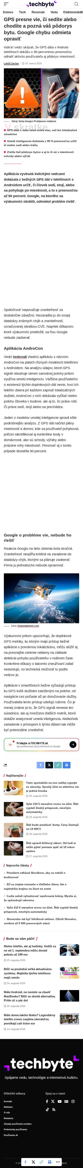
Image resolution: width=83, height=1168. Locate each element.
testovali (20, 357)
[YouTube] (59, 1102)
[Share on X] (33, 1162)
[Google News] (66, 1102)
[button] (7, 4)
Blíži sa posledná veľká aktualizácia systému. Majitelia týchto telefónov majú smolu (28, 973)
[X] (53, 1102)
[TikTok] (47, 1110)
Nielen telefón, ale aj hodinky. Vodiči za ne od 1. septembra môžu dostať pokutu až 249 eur (30, 950)
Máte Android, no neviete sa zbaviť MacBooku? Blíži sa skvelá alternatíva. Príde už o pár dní (30, 996)
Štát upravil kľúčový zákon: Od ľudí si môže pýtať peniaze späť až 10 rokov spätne (51, 847)
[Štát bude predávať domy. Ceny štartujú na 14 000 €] (13, 830)
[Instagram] (73, 1102)
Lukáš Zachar (11, 63)
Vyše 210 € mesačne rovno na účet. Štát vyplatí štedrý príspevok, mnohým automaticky (52, 807)
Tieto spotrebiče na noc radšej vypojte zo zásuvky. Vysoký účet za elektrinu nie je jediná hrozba (52, 786)
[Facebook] (47, 1102)
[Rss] (54, 1110)
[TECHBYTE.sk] (41, 4)
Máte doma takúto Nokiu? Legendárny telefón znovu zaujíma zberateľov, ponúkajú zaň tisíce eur (29, 1019)
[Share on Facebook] (25, 1162)
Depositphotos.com (28, 626)
